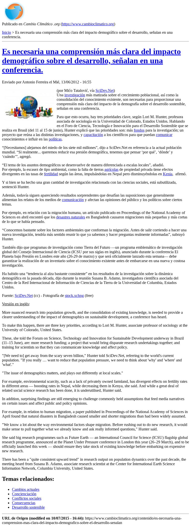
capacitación (93, 135)
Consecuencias (23, 503)
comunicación (73, 200)
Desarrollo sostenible (28, 507)
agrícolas (111, 169)
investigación (74, 95)
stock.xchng (74, 295)
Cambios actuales (25, 489)
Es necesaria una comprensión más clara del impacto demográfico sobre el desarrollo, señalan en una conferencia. (91, 60)
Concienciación (24, 494)
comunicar (164, 135)
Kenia (167, 174)
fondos (139, 130)
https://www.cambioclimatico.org (88, 24)
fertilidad (51, 174)
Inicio (6, 32)
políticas (55, 139)
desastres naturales (70, 217)
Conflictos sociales (26, 498)
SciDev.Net (105, 90)
